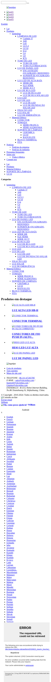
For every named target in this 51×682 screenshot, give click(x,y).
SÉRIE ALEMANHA (32, 127)
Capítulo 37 (28, 38)
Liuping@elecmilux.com (17, 385)
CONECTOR (23, 120)
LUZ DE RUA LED (26, 90)
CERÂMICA (29, 132)
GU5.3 (26, 46)
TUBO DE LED (24, 61)
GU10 (25, 48)
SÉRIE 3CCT (29, 88)
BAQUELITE (29, 137)
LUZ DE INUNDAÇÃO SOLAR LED (34, 106)
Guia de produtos (14, 368)
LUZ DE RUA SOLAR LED (36, 95)
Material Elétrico (19, 117)
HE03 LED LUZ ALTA (25, 347)
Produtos (10, 31)
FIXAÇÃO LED (24, 110)
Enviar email (6, 400)
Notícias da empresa (20, 147)
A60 (25, 41)
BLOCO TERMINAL (27, 140)
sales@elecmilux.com (24, 380)
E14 (24, 51)
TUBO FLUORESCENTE (35, 66)
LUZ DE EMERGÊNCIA (28, 115)
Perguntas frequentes (15, 152)
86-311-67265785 (27, 378)
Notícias (10, 145)
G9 (24, 56)
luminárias (16, 33)
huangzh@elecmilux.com (17, 383)
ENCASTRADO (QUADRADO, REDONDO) (36, 72)
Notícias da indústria (21, 149)
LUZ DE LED (23, 100)
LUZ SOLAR (23, 112)
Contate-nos (12, 159)
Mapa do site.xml (14, 373)
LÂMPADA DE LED (27, 36)
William (4, 402)
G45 (25, 43)
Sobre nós (11, 154)
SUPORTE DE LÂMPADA (29, 130)
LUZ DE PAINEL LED (27, 68)
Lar (8, 29)
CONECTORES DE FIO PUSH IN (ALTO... (26, 335)
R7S (25, 58)
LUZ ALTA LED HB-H (25, 310)
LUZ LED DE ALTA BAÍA (29, 80)
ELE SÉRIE (28, 85)
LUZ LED (22, 98)
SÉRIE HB (28, 83)
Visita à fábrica (18, 157)
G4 (24, 53)
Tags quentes (12, 371)
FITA (19, 142)
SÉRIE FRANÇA (31, 125)
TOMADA (22, 122)
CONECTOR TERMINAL (27, 321)
